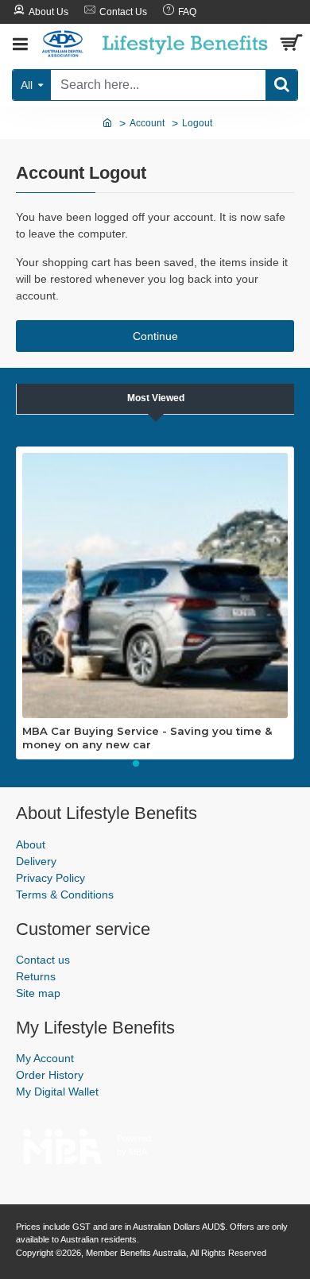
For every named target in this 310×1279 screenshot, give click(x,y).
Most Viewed (155, 398)
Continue (155, 336)
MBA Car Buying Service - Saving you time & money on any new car (147, 738)
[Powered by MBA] (62, 1142)
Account (147, 123)
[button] (136, 763)
